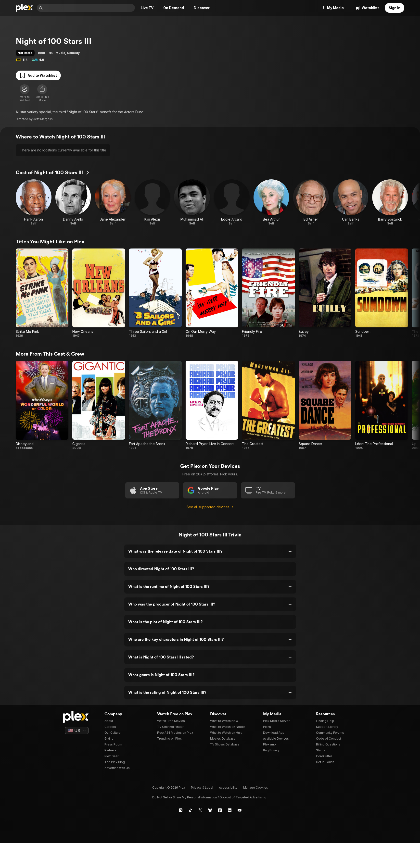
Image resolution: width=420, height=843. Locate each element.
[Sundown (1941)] (381, 293)
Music (60, 53)
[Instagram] (181, 810)
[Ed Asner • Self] (311, 202)
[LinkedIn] (230, 810)
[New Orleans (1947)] (98, 293)
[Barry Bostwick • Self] (390, 202)
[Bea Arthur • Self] (271, 202)
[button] (42, 93)
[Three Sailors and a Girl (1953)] (155, 293)
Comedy (73, 53)
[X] (200, 810)
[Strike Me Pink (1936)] (42, 293)
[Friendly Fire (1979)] (268, 293)
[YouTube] (239, 810)
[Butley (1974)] (325, 293)
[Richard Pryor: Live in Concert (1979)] (212, 405)
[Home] (24, 8)
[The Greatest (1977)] (268, 405)
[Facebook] (220, 810)
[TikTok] (190, 810)
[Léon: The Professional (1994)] (381, 405)
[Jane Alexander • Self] (113, 202)
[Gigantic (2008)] (98, 405)
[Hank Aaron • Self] (33, 202)
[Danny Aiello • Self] (73, 202)
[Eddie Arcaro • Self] (232, 202)
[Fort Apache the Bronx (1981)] (155, 405)
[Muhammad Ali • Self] (192, 202)
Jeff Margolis (43, 119)
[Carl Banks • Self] (351, 202)
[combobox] (89, 8)
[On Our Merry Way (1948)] (212, 293)
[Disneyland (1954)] (42, 405)
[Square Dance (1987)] (325, 405)
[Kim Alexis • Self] (152, 202)
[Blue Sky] (210, 810)
